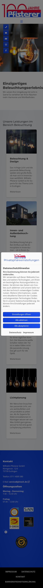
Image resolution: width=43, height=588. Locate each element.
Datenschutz (15, 332)
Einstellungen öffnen (21, 314)
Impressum (28, 332)
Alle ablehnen (21, 320)
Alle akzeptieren (21, 326)
